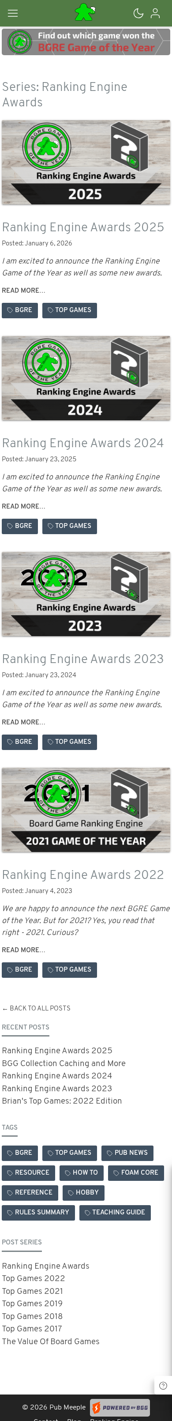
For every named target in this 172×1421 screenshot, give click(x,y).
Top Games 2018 (32, 1317)
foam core (139, 1173)
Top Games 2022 (33, 1279)
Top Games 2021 (32, 1292)
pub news (131, 1153)
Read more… (23, 291)
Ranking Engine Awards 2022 (83, 876)
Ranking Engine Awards (46, 1267)
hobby (87, 1193)
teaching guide (118, 1213)
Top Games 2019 (32, 1304)
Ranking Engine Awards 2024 (83, 444)
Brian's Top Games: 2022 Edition (62, 1101)
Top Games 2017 (32, 1329)
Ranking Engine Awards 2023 (83, 660)
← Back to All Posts (36, 1009)
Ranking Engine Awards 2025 (83, 228)
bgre (23, 310)
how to (85, 1173)
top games (73, 310)
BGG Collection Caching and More (64, 1064)
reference (33, 1193)
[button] (22, 13)
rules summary (42, 1213)
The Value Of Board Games (51, 1342)
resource (32, 1173)
